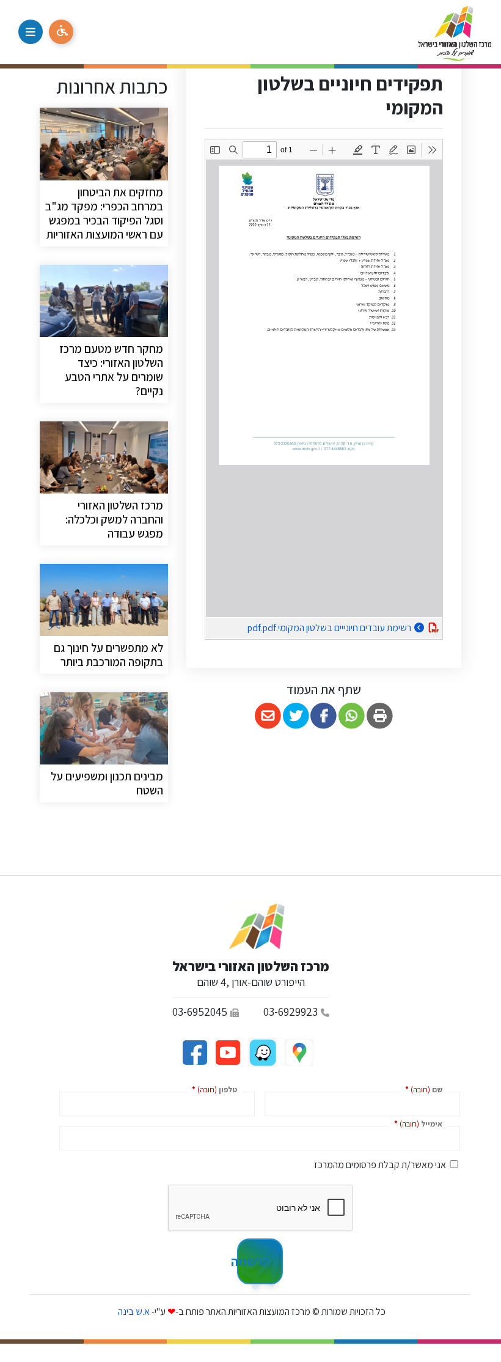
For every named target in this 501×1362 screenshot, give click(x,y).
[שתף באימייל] (268, 716)
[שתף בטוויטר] (296, 716)
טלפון (212, 1089)
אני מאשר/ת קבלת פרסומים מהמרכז (380, 1164)
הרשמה (253, 1261)
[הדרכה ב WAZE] (261, 1051)
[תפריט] (30, 32)
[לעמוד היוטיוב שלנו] (226, 1051)
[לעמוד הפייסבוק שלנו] (194, 1051)
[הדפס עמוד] (380, 716)
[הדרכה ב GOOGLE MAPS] (298, 1051)
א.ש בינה (133, 1311)
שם (421, 1089)
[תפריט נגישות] (61, 32)
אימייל (415, 1123)
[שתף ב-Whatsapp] (351, 716)
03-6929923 (290, 1012)
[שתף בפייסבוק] (324, 716)
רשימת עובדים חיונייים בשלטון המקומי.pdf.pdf (308, 626)
